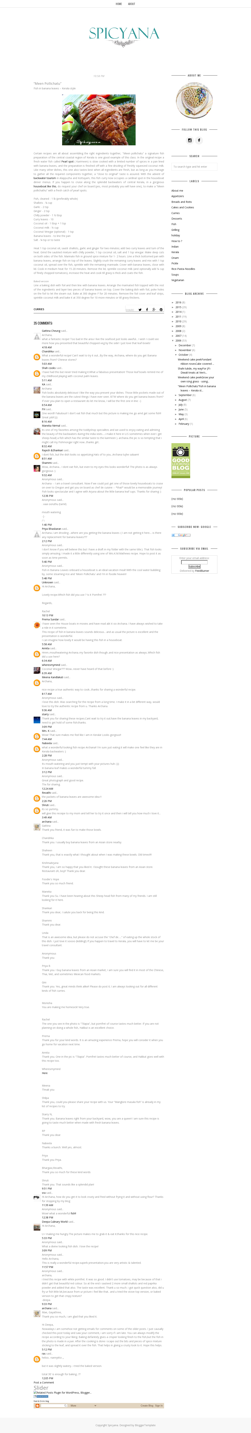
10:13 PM (47, 615)
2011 (178, 316)
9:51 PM (47, 1188)
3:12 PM (47, 772)
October (184, 354)
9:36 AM (47, 710)
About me (177, 190)
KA (43, 384)
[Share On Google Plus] (154, 310)
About (131, 4)
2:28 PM (47, 755)
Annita (45, 648)
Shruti (45, 805)
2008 (178, 331)
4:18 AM (47, 347)
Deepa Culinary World (55, 1221)
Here (45, 1073)
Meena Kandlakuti (52, 677)
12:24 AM (47, 788)
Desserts (176, 218)
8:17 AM (47, 694)
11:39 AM (47, 1205)
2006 (178, 340)
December (185, 345)
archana (46, 821)
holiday (175, 235)
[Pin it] (161, 310)
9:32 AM (47, 475)
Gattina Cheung (51, 330)
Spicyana (113, 1425)
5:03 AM (47, 363)
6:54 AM (47, 405)
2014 (178, 311)
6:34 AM (47, 660)
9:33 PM (47, 1304)
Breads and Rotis (181, 202)
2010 (178, 321)
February (184, 423)
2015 (178, 307)
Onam (175, 258)
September (185, 395)
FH (43, 409)
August (183, 400)
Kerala (175, 252)
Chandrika (48, 351)
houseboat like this (45, 186)
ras (44, 1353)
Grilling (175, 230)
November (185, 350)
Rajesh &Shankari (52, 450)
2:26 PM (47, 801)
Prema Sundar (50, 619)
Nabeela (47, 743)
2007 (178, 335)
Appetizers (177, 196)
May (181, 414)
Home (119, 4)
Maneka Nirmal (51, 425)
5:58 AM (47, 644)
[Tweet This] (140, 310)
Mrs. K (45, 731)
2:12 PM (47, 541)
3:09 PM (47, 726)
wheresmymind (51, 665)
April (181, 419)
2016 (178, 302)
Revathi (46, 792)
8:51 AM (47, 458)
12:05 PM (47, 1378)
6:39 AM (47, 673)
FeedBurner (202, 570)
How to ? (176, 241)
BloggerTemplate (145, 1425)
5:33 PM (47, 1238)
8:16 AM (47, 421)
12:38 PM (47, 1217)
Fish (173, 224)
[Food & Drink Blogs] (41, 1397)
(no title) (177, 499)
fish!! (73, 1213)
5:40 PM (47, 561)
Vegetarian (177, 280)
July (181, 404)
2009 (178, 326)
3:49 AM (47, 817)
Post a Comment (44, 1382)
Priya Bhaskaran (51, 528)
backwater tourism (45, 178)
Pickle (174, 263)
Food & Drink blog (41, 1401)
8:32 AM (47, 446)
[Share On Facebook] (147, 310)
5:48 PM (47, 578)
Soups (175, 274)
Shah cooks (49, 368)
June (181, 409)
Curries (39, 309)
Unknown (47, 582)
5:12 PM (47, 1349)
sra (44, 1192)
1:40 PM (47, 524)
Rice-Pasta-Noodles (183, 269)
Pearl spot (67, 161)
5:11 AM (47, 380)
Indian (175, 246)
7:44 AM (47, 739)
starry (45, 714)
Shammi (47, 463)
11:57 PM (47, 1267)
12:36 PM (47, 495)
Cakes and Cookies (182, 207)
